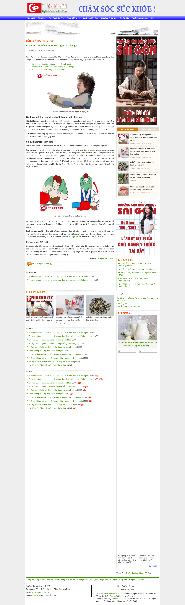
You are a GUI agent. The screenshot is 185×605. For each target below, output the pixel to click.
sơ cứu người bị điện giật (42, 264)
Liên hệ (141, 580)
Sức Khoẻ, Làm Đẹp (90, 18)
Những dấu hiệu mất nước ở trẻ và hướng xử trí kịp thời (51, 362)
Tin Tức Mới (124, 18)
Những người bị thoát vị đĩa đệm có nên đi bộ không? (53, 67)
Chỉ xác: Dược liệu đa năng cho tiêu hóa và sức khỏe (99, 318)
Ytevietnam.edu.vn (105, 259)
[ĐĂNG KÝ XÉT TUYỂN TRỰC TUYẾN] (136, 228)
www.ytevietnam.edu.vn (115, 594)
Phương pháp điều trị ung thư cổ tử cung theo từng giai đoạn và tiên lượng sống (60, 280)
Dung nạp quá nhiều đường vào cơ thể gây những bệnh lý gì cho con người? (127, 559)
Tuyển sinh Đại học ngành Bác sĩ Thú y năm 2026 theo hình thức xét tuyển (58, 276)
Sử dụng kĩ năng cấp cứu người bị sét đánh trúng (51, 64)
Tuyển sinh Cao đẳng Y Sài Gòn (138, 573)
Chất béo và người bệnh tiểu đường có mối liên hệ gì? (147, 558)
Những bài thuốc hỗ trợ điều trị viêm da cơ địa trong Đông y (52, 347)
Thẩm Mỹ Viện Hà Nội (55, 580)
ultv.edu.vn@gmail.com (41, 592)
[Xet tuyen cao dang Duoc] (136, 80)
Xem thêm (152, 566)
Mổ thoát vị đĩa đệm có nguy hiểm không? (48, 70)
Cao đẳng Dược (122, 303)
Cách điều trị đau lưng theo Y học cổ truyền (46, 351)
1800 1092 (37, 595)
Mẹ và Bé (40, 580)
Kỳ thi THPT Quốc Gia (92, 580)
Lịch (152, 18)
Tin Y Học (42, 18)
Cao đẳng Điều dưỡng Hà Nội (128, 306)
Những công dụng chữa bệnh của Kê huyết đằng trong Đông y (53, 344)
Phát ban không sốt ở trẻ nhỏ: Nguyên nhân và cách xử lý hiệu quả (55, 358)
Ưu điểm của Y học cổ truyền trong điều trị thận (47, 365)
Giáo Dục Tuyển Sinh (109, 18)
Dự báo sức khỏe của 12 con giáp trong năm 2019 (137, 269)
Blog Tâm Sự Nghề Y (128, 580)
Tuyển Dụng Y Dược (140, 18)
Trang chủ (31, 18)
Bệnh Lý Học (33, 41)
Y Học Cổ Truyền (73, 18)
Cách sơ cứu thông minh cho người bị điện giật (52, 45)
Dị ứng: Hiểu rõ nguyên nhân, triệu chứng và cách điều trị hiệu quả (55, 354)
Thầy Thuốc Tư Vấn (56, 18)
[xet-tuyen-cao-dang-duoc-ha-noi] (115, 7)
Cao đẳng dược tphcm (125, 298)
